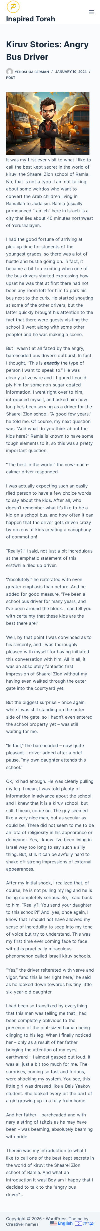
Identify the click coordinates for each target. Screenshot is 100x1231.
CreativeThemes (22, 1224)
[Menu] (91, 12)
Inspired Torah (30, 19)
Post (10, 78)
